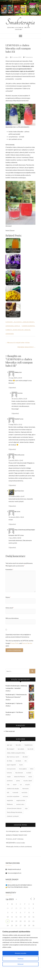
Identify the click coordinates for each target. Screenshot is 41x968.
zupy (26, 808)
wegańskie (10, 800)
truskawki (15, 792)
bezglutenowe (29, 745)
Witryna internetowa (12, 618)
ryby (8, 784)
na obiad (28, 772)
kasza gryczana (11, 769)
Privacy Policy (14, 643)
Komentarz (9, 569)
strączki (27, 784)
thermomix (25, 788)
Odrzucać (20, 964)
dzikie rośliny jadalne (21, 329)
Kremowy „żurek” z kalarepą (14, 839)
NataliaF (17, 419)
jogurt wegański (11, 765)
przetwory (10, 780)
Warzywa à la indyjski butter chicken (18, 342)
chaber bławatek (28, 325)
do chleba (9, 761)
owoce (30, 776)
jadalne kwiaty (28, 321)
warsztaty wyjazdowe (13, 796)
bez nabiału (21, 749)
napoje (17, 325)
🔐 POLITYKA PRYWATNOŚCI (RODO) (17, 887)
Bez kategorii (10, 749)
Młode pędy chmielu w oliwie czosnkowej (19, 846)
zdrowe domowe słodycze (14, 808)
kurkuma (9, 772)
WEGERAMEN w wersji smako (15, 843)
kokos (31, 769)
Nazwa (8, 597)
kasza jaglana (23, 769)
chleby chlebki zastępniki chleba (16, 753)
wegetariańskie (20, 800)
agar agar (9, 745)
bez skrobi (30, 749)
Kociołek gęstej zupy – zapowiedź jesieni (18, 831)
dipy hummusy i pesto (13, 757)
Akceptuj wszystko (20, 953)
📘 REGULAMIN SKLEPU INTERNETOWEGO (19, 885)
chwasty (9, 329)
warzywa (25, 796)
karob (21, 765)
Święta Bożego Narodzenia (14, 812)
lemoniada (10, 325)
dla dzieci (18, 321)
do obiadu (18, 761)
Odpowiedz (12, 387)
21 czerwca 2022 (16, 57)
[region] (20, 948)
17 (8, 921)
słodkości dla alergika (13, 788)
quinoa (18, 780)
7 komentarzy (29, 57)
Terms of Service (27, 643)
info (25, 761)
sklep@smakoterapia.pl (14, 869)
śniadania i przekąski (13, 816)
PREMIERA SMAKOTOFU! (26, 347)
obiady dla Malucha (19, 776)
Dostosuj (20, 958)
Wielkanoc (10, 804)
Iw (8, 57)
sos (21, 784)
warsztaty (24, 792)
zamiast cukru (20, 804)
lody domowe (19, 772)
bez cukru (18, 745)
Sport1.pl (17, 491)
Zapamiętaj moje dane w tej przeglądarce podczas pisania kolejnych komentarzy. (18, 636)
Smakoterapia (19, 22)
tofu (8, 792)
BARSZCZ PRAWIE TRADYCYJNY (16, 835)
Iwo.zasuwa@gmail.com (14, 873)
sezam (15, 784)
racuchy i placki (27, 780)
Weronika (17, 455)
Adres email (10, 608)
